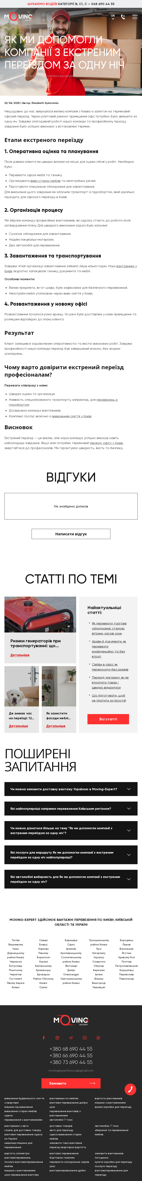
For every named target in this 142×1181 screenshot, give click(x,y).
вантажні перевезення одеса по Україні (23, 1136)
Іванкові (71, 948)
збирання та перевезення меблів (111, 1132)
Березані (99, 970)
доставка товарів (61, 1125)
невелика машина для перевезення (18, 1145)
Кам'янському (43, 965)
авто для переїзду (61, 1130)
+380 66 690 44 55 (71, 1056)
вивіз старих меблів (45, 181)
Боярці (43, 944)
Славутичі (98, 961)
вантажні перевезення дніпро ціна (69, 1104)
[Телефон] (123, 16)
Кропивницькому (71, 953)
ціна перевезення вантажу (21, 1174)
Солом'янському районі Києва (71, 959)
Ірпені (99, 974)
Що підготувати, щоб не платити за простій (109, 697)
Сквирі (43, 940)
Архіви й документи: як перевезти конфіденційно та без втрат (109, 648)
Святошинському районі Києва (71, 980)
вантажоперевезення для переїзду (111, 1172)
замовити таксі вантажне (66, 1142)
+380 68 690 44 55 (71, 1049)
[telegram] (71, 1038)
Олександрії (71, 974)
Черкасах (16, 961)
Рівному (43, 953)
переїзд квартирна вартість (68, 1147)
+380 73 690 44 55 (71, 1062)
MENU (135, 15)
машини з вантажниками (110, 1102)
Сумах (43, 987)
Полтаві (127, 961)
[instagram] (57, 1038)
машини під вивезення (18, 1106)
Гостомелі (15, 978)
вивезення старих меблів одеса (20, 1113)
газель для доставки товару (22, 1130)
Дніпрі (71, 970)
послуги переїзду (106, 1166)
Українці (99, 957)
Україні (43, 961)
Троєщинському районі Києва (99, 942)
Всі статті (108, 719)
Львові (127, 944)
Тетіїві (16, 940)
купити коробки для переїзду (113, 1161)
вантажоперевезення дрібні (68, 1170)
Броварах (43, 974)
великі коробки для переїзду (113, 1106)
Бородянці (126, 940)
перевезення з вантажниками (23, 1119)
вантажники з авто (16, 1125)
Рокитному (15, 970)
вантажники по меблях (64, 1098)
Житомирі (71, 965)
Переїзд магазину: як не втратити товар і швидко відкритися (110, 682)
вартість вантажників (108, 1098)
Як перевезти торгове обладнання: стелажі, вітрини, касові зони (109, 628)
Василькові (126, 948)
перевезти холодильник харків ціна (69, 1164)
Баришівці (71, 940)
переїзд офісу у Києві (106, 443)
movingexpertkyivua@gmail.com (71, 1070)
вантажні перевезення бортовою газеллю (64, 1155)
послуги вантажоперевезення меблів (23, 1164)
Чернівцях (98, 987)
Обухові (99, 965)
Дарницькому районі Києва (15, 955)
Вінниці (98, 978)
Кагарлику (98, 953)
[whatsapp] (98, 1038)
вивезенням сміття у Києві (71, 416)
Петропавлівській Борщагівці (126, 968)
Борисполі (43, 957)
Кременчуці (43, 970)
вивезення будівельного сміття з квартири (24, 1100)
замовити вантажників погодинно (109, 1155)
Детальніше (20, 655)
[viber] (84, 1038)
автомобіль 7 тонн (107, 1125)
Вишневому (16, 944)
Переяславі (126, 974)
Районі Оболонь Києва (43, 980)
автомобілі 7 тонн (61, 1119)
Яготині (126, 953)
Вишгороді (99, 982)
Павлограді (126, 978)
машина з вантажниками (20, 1170)
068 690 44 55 (102, 4)
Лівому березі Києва (15, 985)
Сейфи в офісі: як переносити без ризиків (110, 666)
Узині (16, 948)
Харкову (43, 948)
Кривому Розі (127, 957)
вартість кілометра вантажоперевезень (17, 1155)
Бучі (99, 948)
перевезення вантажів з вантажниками (65, 1113)
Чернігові (16, 974)
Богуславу (15, 965)
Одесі (71, 944)
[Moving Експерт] (18, 16)
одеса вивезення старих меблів (66, 1136)
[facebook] (43, 1038)
